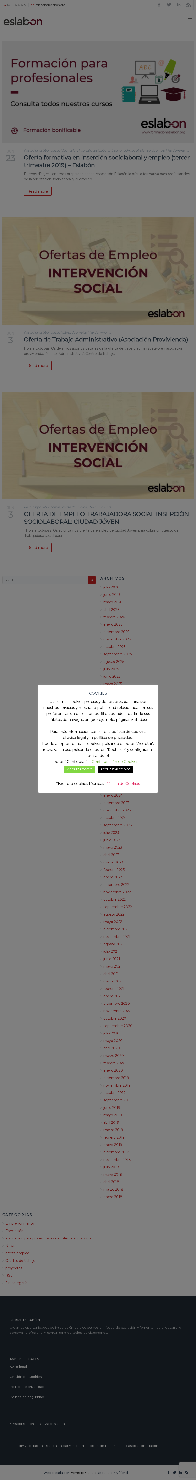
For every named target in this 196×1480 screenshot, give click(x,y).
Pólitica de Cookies (123, 783)
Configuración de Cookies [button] (115, 761)
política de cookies (128, 731)
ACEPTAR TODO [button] (80, 769)
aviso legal (76, 737)
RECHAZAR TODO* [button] (115, 769)
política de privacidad (113, 737)
